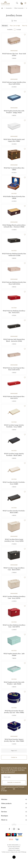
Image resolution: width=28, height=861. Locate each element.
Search (17, 3)
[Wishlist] (24, 34)
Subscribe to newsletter (14, 782)
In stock (19, 29)
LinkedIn (18, 829)
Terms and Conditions (20, 789)
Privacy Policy (9, 789)
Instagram (14, 829)
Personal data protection (14, 846)
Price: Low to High (15, 25)
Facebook (9, 829)
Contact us (14, 757)
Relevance (5, 25)
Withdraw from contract (14, 850)
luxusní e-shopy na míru (12, 852)
